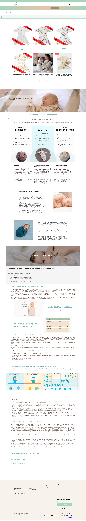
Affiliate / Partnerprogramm (19, 493)
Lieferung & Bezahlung (18, 486)
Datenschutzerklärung (22, 514)
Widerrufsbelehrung (32, 489)
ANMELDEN (65, 504)
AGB (29, 486)
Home (6, 21)
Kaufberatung (16, 490)
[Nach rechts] (79, 1)
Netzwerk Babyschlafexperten (19, 494)
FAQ (14, 485)
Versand (30, 514)
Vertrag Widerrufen (62, 484)
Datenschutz (31, 485)
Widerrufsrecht (16, 514)
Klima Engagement (17, 488)
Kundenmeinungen (17, 492)
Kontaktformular (46, 485)
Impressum (31, 488)
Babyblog (16, 489)
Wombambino (18, 513)
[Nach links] (6, 1)
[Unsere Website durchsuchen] (67, 4)
